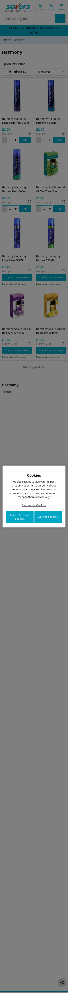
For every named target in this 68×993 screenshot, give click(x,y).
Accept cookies (48, 517)
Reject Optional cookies (20, 517)
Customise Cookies (34, 505)
